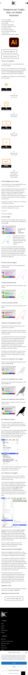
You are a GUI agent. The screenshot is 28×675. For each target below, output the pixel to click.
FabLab (2, 628)
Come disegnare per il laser (8, 21)
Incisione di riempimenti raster (9, 26)
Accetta (14, 663)
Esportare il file (5, 33)
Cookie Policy (11, 673)
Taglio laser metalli (5, 643)
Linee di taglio (5, 23)
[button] (26, 652)
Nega (14, 666)
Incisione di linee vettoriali (8, 24)
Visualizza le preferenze (14, 670)
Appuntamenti (4, 630)
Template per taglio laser (9, 51)
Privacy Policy (16, 673)
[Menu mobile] (0, 3)
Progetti (2, 626)
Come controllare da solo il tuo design (10, 34)
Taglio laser (3, 639)
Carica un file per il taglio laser (14, 598)
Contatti (2, 632)
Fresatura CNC (4, 647)
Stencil (2, 650)
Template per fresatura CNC (10, 56)
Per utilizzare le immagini (7, 29)
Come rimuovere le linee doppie (9, 31)
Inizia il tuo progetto (6, 19)
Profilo (2, 623)
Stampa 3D (3, 645)
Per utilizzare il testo (6, 28)
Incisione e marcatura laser (7, 641)
